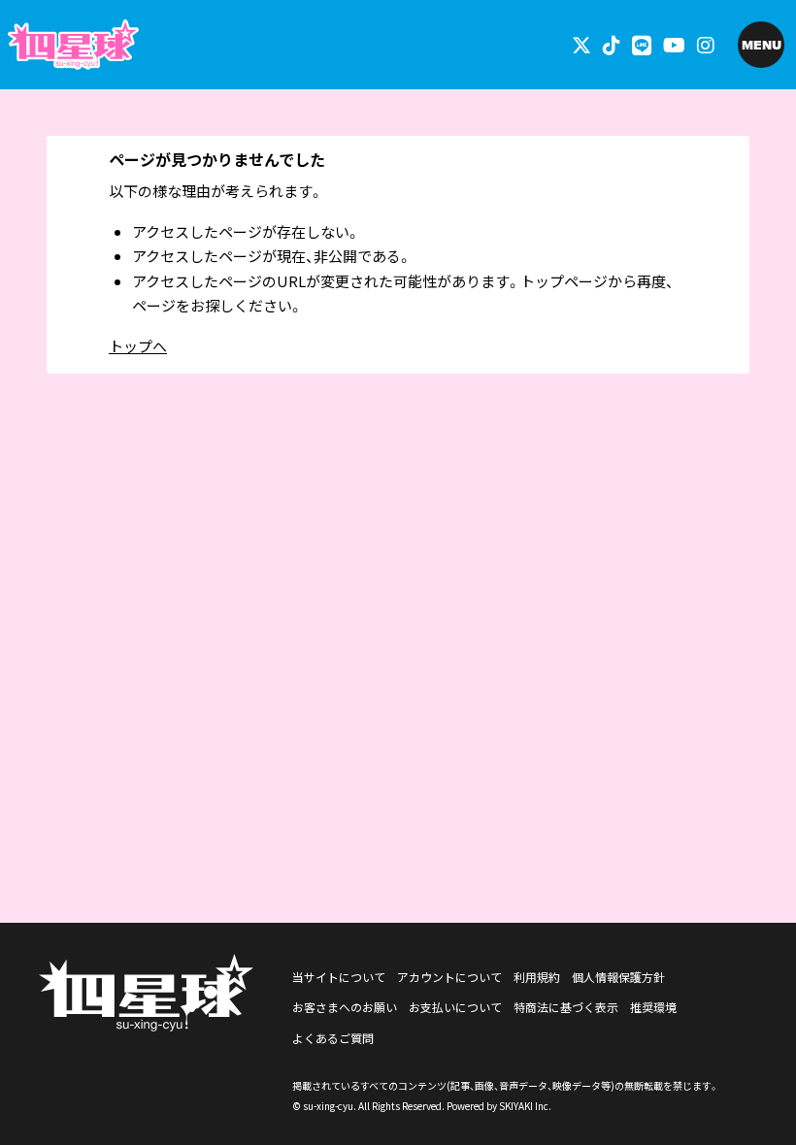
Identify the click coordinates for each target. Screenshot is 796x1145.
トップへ (138, 346)
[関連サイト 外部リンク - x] (581, 44)
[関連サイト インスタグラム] (705, 44)
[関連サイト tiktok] (611, 44)
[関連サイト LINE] (641, 44)
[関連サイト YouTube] (674, 44)
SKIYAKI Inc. (525, 1105)
